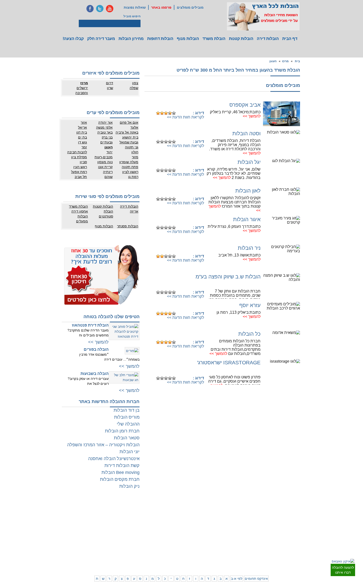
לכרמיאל (236, 552)
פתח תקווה (130, 167)
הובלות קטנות (241, 39)
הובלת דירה (107, 532)
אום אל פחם (129, 122)
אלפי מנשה (104, 127)
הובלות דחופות (160, 39)
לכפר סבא (215, 514)
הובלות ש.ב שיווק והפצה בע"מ (228, 276)
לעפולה (217, 537)
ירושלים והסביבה (81, 90)
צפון (135, 83)
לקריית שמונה (233, 557)
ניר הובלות (249, 248)
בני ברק (107, 137)
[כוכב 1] (158, 113)
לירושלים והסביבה (299, 555)
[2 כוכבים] (162, 113)
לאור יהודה (298, 529)
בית (297, 61)
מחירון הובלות (131, 39)
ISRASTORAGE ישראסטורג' (229, 362)
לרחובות (173, 509)
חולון (134, 152)
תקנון (91, 514)
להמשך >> (252, 116)
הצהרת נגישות (106, 519)
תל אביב (81, 177)
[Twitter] (99, 8)
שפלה (134, 88)
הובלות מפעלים (82, 218)
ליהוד (282, 529)
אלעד (134, 127)
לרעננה (237, 519)
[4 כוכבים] (170, 113)
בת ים (82, 137)
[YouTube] (109, 8)
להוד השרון (215, 519)
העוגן (273, 61)
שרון (110, 88)
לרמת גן (280, 509)
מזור (135, 157)
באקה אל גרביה (127, 132)
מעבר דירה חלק (101, 39)
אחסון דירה (79, 211)
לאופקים (173, 547)
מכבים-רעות (104, 157)
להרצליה (216, 509)
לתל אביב (299, 509)
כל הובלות (249, 334)
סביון (83, 162)
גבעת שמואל (129, 142)
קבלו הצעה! (73, 39)
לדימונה (153, 542)
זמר (84, 147)
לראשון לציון (277, 519)
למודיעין (300, 539)
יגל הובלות (249, 162)
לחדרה (237, 542)
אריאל (82, 127)
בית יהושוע (130, 137)
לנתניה (237, 509)
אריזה (134, 211)
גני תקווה (131, 147)
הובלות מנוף (188, 39)
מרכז (285, 61)
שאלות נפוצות (135, 7)
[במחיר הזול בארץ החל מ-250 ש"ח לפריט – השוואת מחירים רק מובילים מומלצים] (263, 16)
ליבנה (154, 514)
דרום (109, 83)
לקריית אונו (278, 534)
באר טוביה (105, 132)
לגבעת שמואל (296, 534)
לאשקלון (153, 537)
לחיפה (238, 532)
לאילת (174, 552)
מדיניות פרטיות (105, 514)
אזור (84, 122)
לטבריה (217, 547)
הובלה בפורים (96, 349)
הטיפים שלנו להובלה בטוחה (111, 316)
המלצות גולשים (105, 509)
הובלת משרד (213, 39)
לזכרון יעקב (235, 547)
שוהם (108, 177)
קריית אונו (105, 167)
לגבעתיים (299, 514)
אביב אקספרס (245, 105)
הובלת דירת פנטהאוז (90, 325)
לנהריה (237, 537)
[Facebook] (90, 8)
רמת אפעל (79, 172)
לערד (155, 547)
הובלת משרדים (85, 537)
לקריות (218, 532)
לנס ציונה (172, 519)
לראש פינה (215, 557)
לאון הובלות (248, 191)
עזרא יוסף (250, 305)
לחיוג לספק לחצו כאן (179, 105)
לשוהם (154, 519)
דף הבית (289, 39)
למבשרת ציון (297, 562)
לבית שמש (278, 552)
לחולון (301, 524)
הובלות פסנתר (127, 226)
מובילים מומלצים (190, 7)
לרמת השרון (234, 514)
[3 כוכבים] (166, 113)
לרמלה (154, 509)
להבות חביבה (77, 152)
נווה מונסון (105, 162)
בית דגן (81, 132)
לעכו (219, 542)
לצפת (218, 552)
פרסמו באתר (161, 7)
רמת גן (133, 177)
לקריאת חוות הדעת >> (185, 117)
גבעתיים (106, 142)
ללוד (175, 514)
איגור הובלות (247, 219)
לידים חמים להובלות (102, 563)
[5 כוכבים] (174, 113)
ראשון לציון (130, 172)
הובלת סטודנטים (106, 213)
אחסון (91, 532)
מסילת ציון (79, 157)
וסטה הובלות (246, 133)
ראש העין (80, 167)
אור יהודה (105, 122)
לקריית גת (172, 542)
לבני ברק (299, 519)
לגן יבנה (173, 524)
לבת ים (281, 524)
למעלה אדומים (276, 557)
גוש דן (82, 142)
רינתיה (108, 172)
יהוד (109, 152)
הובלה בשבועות (95, 373)
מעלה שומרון (128, 162)
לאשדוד (173, 537)
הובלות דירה (268, 39)
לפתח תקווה (277, 514)
